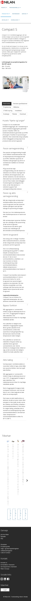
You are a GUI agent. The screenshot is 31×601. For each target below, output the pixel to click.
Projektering (7, 107)
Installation (18, 110)
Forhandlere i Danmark (7, 565)
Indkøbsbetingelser (6, 551)
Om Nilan (4, 20)
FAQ (2, 538)
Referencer (15, 13)
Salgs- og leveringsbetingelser (10, 548)
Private (3, 7)
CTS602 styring (7, 110)
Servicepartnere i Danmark (9, 567)
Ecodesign (6, 114)
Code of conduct (5, 552)
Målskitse (16, 107)
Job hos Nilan (5, 534)
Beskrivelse (6, 103)
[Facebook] (8, 579)
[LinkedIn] (5, 579)
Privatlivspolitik (5, 546)
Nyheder (3, 536)
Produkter (5, 13)
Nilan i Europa (5, 569)
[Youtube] (2, 579)
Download (23, 114)
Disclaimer (4, 544)
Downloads (14, 20)
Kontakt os (4, 563)
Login (5, 590)
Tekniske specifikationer (20, 103)
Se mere (10, 514)
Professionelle (14, 7)
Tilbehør (14, 114)
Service (24, 13)
